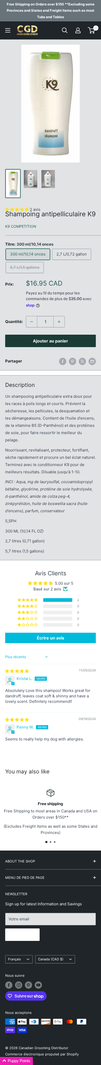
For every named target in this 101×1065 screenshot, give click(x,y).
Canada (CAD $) (50, 959)
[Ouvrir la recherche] (65, 30)
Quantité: (14, 321)
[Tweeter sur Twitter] (82, 361)
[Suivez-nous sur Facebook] (8, 985)
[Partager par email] (92, 361)
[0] (91, 30)
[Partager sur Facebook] (62, 361)
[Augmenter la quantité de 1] (59, 321)
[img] (17, 671)
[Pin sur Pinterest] (72, 361)
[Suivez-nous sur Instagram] (18, 985)
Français (14, 959)
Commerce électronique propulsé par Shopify (42, 1054)
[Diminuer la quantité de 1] (31, 321)
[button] (28, 600)
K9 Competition (20, 226)
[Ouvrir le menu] (7, 30)
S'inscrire (22, 934)
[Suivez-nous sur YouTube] (38, 985)
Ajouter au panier (50, 340)
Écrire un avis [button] (50, 638)
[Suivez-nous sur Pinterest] (28, 985)
